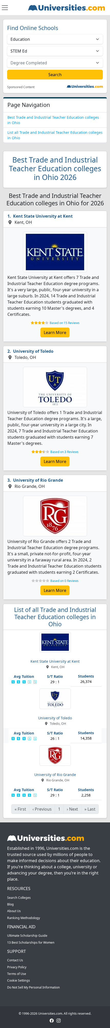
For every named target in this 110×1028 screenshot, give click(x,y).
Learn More (55, 332)
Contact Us (15, 960)
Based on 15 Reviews (65, 323)
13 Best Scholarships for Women (30, 942)
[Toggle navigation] (5, 8)
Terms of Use (16, 974)
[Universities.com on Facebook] (52, 1020)
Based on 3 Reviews (64, 452)
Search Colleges (19, 897)
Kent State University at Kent (43, 216)
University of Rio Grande (38, 480)
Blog (10, 904)
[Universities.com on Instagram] (59, 1020)
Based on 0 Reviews (64, 581)
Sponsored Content (21, 87)
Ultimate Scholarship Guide (27, 935)
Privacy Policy (16, 967)
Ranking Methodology (23, 918)
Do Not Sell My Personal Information (33, 987)
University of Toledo (33, 351)
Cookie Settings (18, 980)
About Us (14, 911)
